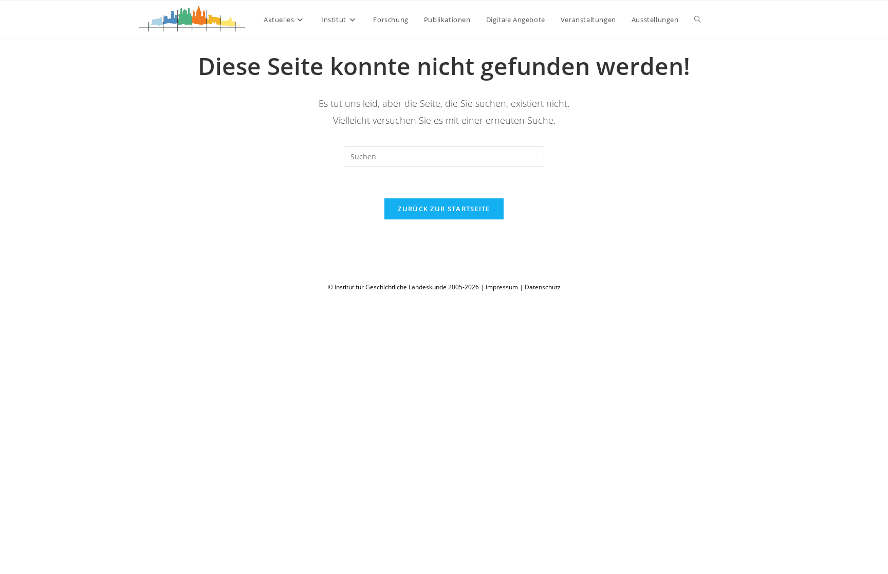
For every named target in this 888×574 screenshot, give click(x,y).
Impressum (502, 287)
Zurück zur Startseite (444, 208)
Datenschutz (543, 287)
